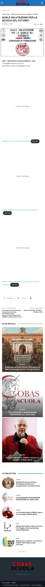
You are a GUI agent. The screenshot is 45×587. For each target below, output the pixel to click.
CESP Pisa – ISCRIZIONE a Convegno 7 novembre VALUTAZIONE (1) (19, 210)
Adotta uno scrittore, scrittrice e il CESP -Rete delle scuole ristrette (29, 543)
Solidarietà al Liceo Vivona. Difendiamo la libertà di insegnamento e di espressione (22, 368)
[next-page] (6, 466)
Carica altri (22, 551)
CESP (8, 10)
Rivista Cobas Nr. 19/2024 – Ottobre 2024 (33, 311)
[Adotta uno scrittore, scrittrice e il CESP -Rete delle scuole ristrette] (8, 542)
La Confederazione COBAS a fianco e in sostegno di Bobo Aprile (22, 459)
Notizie (35, 14)
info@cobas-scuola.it (22, 574)
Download (35, 141)
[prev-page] (3, 466)
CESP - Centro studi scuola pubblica (19, 14)
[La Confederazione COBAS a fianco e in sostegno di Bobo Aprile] (22, 440)
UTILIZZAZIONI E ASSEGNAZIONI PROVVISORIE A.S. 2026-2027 (22, 413)
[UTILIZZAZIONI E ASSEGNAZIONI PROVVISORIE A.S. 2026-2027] (22, 394)
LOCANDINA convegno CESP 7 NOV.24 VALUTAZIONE (16, 141)
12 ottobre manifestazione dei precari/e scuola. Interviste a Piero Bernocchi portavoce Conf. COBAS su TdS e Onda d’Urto (12, 314)
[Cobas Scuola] (22, 3)
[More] (30, 298)
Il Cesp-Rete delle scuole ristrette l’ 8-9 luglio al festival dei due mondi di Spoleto (29, 528)
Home (4, 10)
